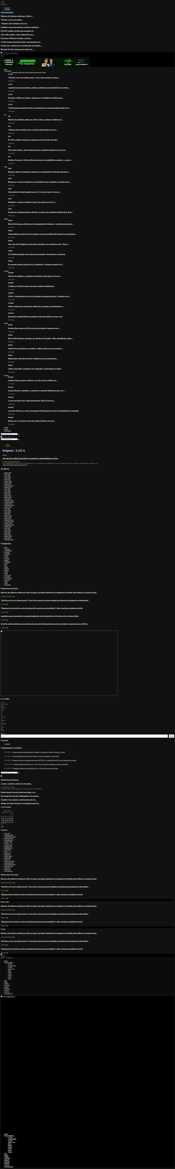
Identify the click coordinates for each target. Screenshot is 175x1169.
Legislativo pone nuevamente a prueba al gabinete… (20, 27)
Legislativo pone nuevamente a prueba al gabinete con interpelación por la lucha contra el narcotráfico (40, 616)
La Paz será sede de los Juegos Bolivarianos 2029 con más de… (31, 401)
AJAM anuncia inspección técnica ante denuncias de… (21, 42)
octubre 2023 (8, 523)
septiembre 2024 (9, 505)
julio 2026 (7, 474)
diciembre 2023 (8, 520)
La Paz (10, 74)
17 (1, 820)
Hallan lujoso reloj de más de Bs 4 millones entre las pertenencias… (33, 358)
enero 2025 (7, 499)
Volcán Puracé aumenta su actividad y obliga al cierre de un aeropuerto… (35, 348)
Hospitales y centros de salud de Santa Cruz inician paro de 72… (32, 202)
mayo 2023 (7, 531)
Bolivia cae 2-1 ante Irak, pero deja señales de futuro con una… (31, 421)
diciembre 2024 (8, 500)
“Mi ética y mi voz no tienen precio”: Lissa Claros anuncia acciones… (34, 78)
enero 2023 (7, 538)
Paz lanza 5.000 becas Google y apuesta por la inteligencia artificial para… (36, 98)
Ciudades (7, 549)
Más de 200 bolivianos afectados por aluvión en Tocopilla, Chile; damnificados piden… (40, 338)
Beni (5, 547)
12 (5, 818)
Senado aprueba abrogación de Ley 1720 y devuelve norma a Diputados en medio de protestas (41, 764)
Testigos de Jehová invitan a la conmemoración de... (20, 803)
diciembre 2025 (8, 486)
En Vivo (6, 429)
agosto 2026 (7, 472)
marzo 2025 (7, 495)
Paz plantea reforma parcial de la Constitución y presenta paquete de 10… (36, 264)
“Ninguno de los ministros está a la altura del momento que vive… (32, 130)
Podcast (6, 427)
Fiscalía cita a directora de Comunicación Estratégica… (21, 46)
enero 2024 (7, 518)
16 (12, 818)
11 (3, 818)
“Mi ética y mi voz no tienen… (12, 20)
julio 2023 (7, 528)
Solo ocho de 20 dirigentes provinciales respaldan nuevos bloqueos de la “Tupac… (38, 244)
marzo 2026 (7, 481)
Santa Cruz (7, 575)
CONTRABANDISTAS (15, 465)
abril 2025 (7, 494)
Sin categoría (8, 578)
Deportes (6, 375)
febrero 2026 (8, 482)
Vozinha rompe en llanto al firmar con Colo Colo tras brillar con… (33, 380)
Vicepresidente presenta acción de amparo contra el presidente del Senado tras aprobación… (42, 234)
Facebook (7, 744)
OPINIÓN (7, 562)
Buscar (3, 733)
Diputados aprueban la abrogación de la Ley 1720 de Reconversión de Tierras (35, 768)
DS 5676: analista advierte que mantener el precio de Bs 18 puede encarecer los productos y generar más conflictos (44, 624)
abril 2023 (7, 533)
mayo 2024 (7, 512)
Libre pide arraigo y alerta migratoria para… (18, 34)
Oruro (6, 563)
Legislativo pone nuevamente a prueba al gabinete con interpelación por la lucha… (39, 88)
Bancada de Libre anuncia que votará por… (17, 49)
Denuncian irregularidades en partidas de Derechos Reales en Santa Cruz (35, 316)
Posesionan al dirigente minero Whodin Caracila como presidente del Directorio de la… (40, 212)
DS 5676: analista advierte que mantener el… (18, 31)
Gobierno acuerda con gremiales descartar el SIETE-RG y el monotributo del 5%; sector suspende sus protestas (44, 760)
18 (3, 820)
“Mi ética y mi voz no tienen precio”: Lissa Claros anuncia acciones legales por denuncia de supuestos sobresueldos (44, 600)
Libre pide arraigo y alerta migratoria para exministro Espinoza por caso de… (37, 150)
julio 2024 (7, 508)
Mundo (6, 323)
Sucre (6, 581)
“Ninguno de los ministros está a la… (14, 23)
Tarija (6, 583)
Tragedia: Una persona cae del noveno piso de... (18, 800)
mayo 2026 (7, 477)
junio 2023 (7, 530)
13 (7, 818)
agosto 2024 (7, 507)
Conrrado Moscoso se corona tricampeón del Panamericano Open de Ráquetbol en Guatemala (43, 411)
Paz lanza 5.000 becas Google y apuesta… (16, 38)
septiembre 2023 (9, 525)
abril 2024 (7, 513)
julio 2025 (7, 489)
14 (9, 818)
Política (6, 219)
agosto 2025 (7, 487)
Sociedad (6, 271)
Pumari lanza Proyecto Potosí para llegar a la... (18, 792)
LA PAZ (6, 559)
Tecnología (7, 585)
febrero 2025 (8, 497)
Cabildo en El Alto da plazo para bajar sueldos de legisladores (31, 286)
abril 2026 (7, 479)
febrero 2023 (8, 536)
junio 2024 (7, 510)
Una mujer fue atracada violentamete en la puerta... (20, 796)
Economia (7, 554)
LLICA (25, 465)
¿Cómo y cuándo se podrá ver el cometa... (16, 784)
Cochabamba (8, 550)
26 (5, 822)
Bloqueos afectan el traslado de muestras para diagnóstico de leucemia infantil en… (39, 172)
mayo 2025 (7, 492)
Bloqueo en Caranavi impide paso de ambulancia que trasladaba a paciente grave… (39, 182)
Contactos (7, 9)
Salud (5, 166)
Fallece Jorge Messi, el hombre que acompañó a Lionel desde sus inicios (34, 369)
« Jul (2, 826)
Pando (6, 567)
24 (1, 822)
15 (11, 818)
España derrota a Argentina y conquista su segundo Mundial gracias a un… (36, 390)
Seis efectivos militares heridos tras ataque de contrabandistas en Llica (30, 458)
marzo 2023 (7, 534)
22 (11, 820)
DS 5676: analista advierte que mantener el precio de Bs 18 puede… (33, 140)
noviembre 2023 (9, 521)
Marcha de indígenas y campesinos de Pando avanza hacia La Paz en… (35, 276)
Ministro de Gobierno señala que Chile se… (17, 16)
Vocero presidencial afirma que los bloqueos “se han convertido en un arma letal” (36, 756)
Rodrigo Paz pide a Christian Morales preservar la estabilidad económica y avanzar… (40, 160)
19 (5, 820)
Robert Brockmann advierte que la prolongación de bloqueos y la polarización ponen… (40, 224)
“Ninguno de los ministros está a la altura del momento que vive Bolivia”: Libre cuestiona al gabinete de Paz (42, 608)
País (5, 114)
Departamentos (8, 71)
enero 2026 (7, 484)
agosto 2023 (7, 526)
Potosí (6, 572)
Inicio (5, 69)
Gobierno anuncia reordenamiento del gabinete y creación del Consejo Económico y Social (38, 752)
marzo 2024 (7, 515)
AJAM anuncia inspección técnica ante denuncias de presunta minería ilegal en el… (39, 108)
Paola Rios (8, 461)
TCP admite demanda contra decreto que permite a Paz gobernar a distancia (36, 254)
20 (7, 820)
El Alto (6, 555)
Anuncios (7, 8)
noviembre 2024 (9, 502)
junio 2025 (7, 490)
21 (9, 820)
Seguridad (7, 576)
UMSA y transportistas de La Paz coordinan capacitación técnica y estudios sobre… (39, 296)
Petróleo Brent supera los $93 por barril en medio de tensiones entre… (34, 328)
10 (1, 818)
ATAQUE (5, 465)
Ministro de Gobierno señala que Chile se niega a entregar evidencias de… (35, 120)
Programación (7, 430)
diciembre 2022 (8, 539)
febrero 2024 (8, 517)
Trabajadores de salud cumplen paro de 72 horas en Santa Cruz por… (34, 192)
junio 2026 (7, 476)
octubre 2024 (8, 503)
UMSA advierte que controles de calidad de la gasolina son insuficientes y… (36, 306)
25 (3, 822)
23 (12, 820)
